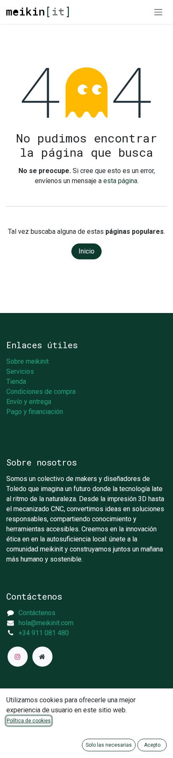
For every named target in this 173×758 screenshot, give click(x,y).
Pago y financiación (34, 412)
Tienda (16, 381)
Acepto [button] (152, 745)
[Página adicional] (42, 657)
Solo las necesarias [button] (109, 745)
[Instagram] (18, 657)
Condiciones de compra (41, 392)
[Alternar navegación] (158, 12)
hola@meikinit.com (45, 623)
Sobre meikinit (27, 361)
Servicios (20, 371)
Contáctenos (36, 613)
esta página (120, 181)
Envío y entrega (28, 402)
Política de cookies (29, 721)
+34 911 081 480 (43, 633)
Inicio (86, 251)
